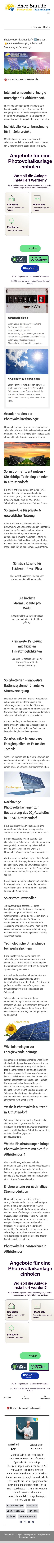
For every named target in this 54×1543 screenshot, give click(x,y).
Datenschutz (24, 1533)
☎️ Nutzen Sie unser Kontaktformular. (21, 79)
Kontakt (32, 1533)
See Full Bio (29, 1495)
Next (45, 27)
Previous (37, 27)
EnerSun (7, 1393)
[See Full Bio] (37, 1495)
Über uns (33, 1530)
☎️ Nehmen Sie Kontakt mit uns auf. (24, 1404)
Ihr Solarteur (25, 1393)
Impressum (46, 1530)
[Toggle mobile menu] (48, 12)
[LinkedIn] (33, 1517)
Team (39, 1530)
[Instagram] (25, 1517)
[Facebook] (20, 1517)
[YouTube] (29, 1517)
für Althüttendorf (45, 1393)
